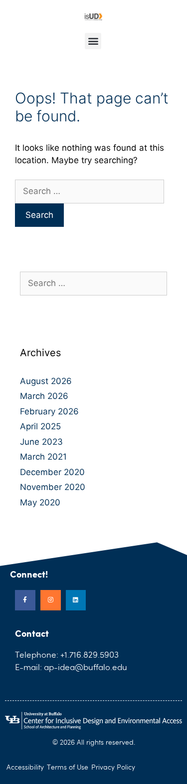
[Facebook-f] (25, 600)
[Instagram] (50, 600)
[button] (93, 41)
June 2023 (41, 442)
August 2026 (46, 381)
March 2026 (44, 396)
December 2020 (52, 472)
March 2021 (43, 457)
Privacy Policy (113, 767)
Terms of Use (67, 767)
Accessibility (25, 767)
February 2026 (49, 411)
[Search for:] (89, 191)
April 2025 (40, 426)
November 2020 (52, 487)
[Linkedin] (76, 600)
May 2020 (40, 502)
